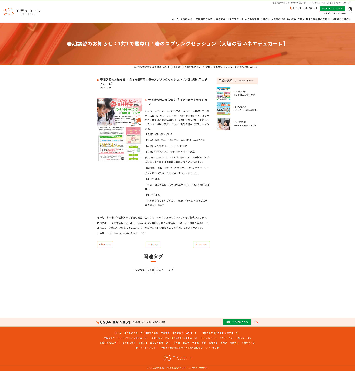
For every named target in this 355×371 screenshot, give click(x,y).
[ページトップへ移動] (256, 322)
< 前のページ (105, 244)
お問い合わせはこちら (332, 8)
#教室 (151, 270)
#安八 (160, 270)
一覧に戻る (153, 244)
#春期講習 (139, 270)
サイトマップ (212, 348)
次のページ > (201, 244)
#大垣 (170, 270)
